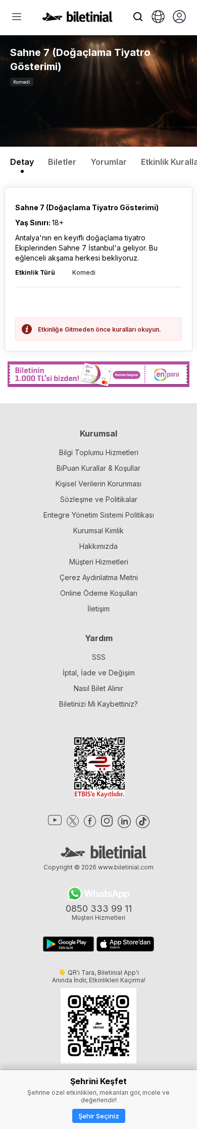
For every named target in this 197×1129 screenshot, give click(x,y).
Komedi (21, 82)
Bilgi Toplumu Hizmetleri (98, 452)
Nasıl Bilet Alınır (98, 688)
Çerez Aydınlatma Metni (99, 577)
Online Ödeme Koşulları (98, 593)
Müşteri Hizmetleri (98, 561)
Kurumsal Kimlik (98, 530)
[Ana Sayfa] (77, 19)
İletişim (98, 608)
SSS (99, 657)
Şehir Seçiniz (98, 1116)
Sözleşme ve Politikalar (98, 499)
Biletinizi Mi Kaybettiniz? (98, 704)
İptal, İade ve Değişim (99, 672)
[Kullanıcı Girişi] (179, 18)
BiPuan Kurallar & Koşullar (98, 468)
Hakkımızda (98, 546)
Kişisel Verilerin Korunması (98, 483)
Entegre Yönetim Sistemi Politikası (98, 515)
